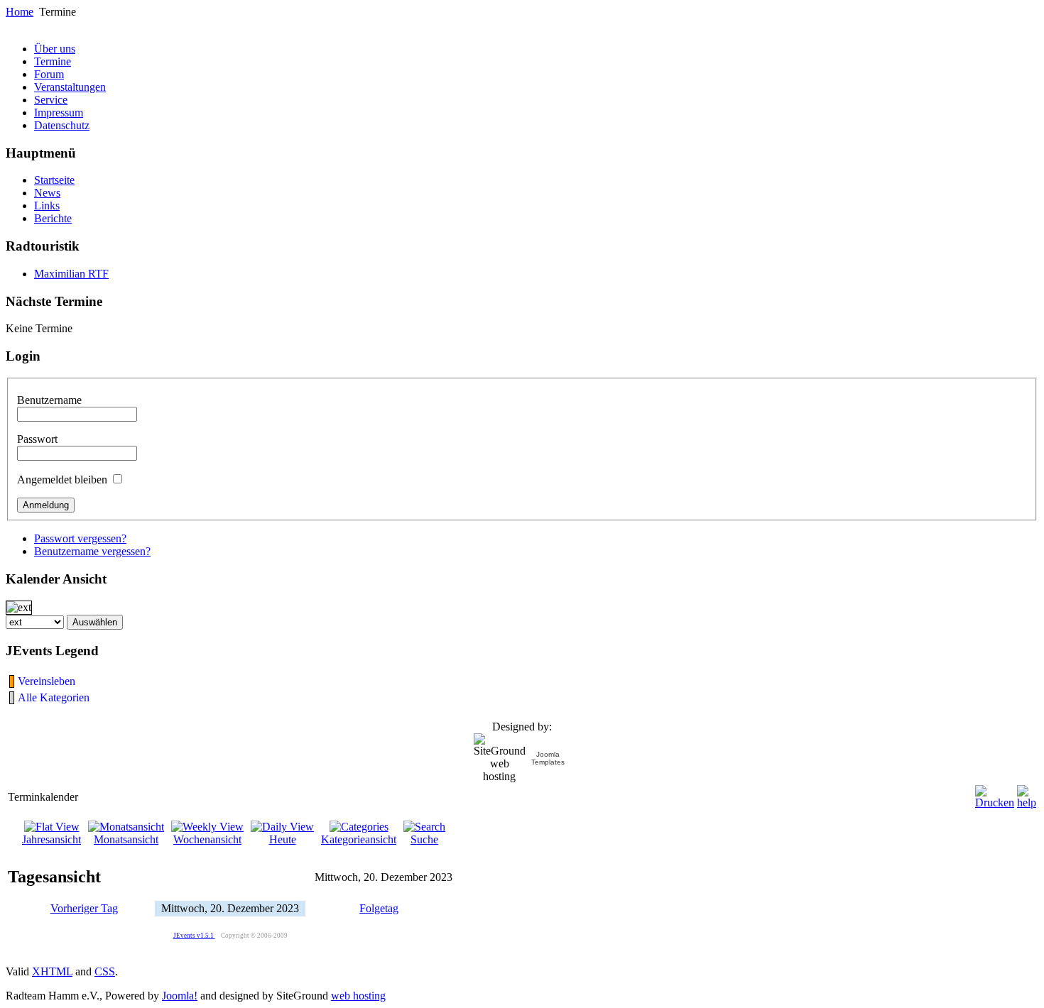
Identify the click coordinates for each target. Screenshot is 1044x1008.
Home (19, 12)
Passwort (37, 439)
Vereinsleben (46, 681)
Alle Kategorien (53, 697)
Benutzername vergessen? (92, 551)
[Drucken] (994, 793)
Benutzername (49, 400)
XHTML (52, 971)
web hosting (358, 996)
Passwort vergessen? (80, 538)
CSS (104, 971)
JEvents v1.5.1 (194, 935)
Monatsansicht (126, 839)
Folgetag (378, 908)
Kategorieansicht (358, 839)
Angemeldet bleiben (62, 479)
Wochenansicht (207, 839)
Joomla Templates (548, 758)
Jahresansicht (51, 839)
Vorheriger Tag (84, 908)
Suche (424, 839)
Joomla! (179, 996)
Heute (282, 839)
